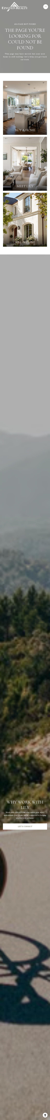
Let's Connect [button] (25, 826)
